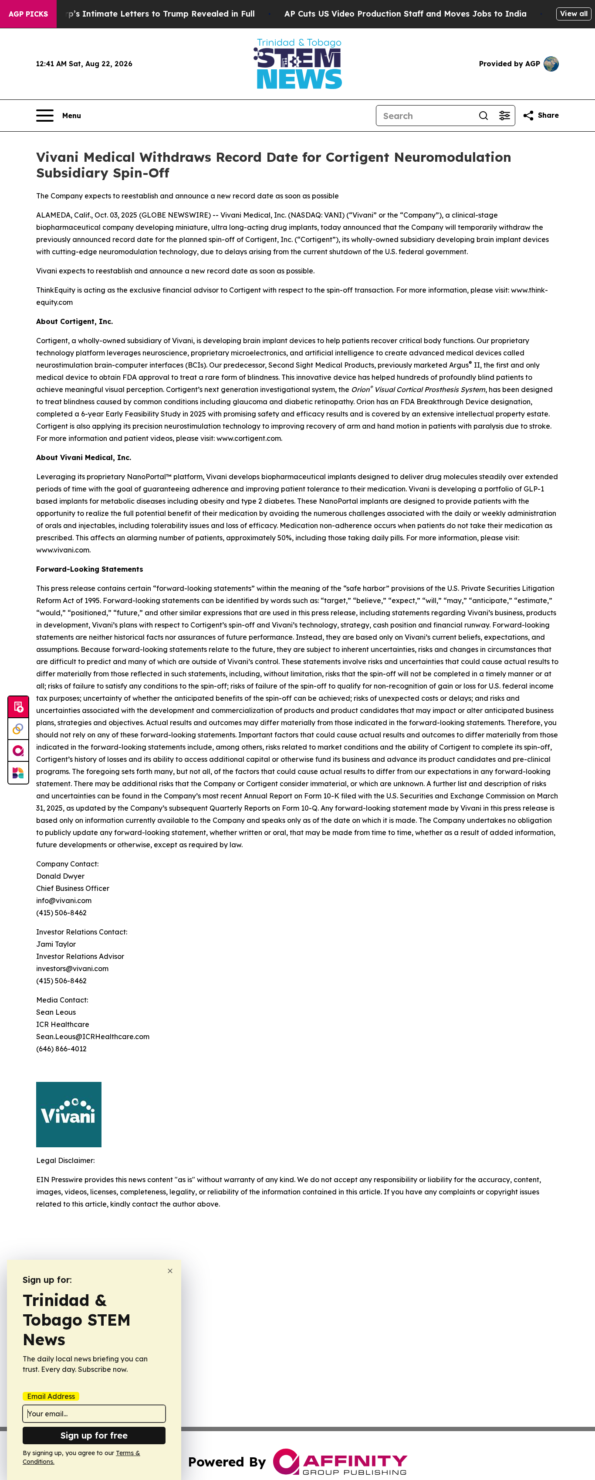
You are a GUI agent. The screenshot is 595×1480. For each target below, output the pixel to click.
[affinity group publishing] (18, 751)
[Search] (483, 116)
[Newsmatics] (18, 773)
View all (574, 13)
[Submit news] (18, 707)
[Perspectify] (18, 729)
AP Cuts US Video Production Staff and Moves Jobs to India (405, 14)
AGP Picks (28, 14)
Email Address (51, 1396)
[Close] (170, 1271)
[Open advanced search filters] (504, 116)
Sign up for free (94, 1435)
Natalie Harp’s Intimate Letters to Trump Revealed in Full (138, 14)
